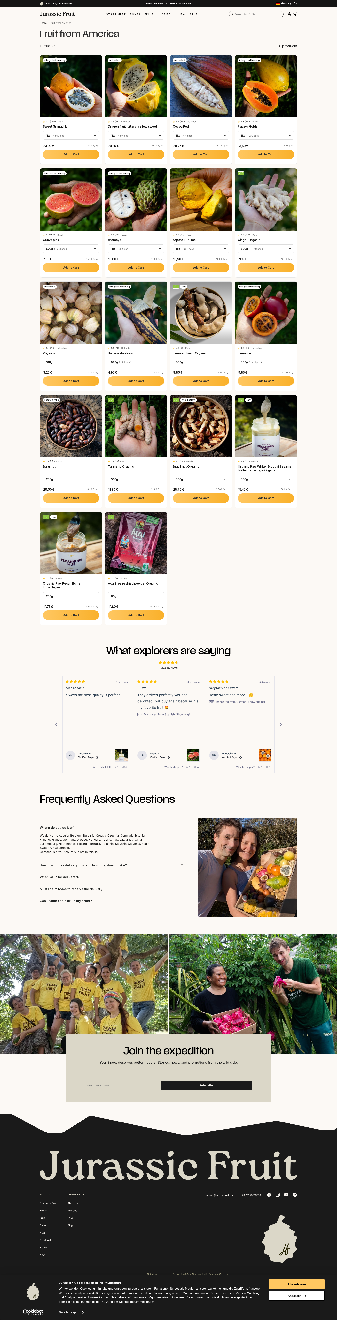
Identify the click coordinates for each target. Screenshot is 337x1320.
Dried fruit (45, 1240)
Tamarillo (244, 353)
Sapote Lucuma (184, 240)
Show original (112, 701)
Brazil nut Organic (186, 466)
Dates (43, 1225)
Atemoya (114, 240)
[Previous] (56, 724)
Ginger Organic (249, 240)
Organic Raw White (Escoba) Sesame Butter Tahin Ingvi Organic (264, 468)
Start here (116, 14)
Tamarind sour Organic (190, 353)
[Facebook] (269, 1194)
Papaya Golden (249, 126)
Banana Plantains (120, 353)
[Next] (281, 724)
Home (43, 22)
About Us (73, 1203)
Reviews (72, 1210)
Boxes (135, 14)
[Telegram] (295, 1194)
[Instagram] (277, 1194)
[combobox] (256, 14)
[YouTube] (286, 1194)
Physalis (49, 353)
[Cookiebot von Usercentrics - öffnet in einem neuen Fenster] (33, 1312)
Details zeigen (68, 1312)
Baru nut (49, 466)
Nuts (42, 1232)
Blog (70, 1225)
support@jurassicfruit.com (219, 1195)
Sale (194, 14)
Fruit (149, 14)
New (182, 14)
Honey (43, 1247)
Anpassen (294, 1295)
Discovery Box (48, 1203)
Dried (166, 14)
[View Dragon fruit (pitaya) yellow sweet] (193, 755)
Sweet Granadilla (55, 126)
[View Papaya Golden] (265, 755)
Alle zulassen (297, 1284)
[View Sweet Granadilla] (121, 755)
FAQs (70, 1217)
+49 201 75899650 (250, 1195)
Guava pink (51, 240)
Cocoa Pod (181, 126)
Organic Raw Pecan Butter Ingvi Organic (62, 585)
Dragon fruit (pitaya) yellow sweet (132, 126)
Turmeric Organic (121, 466)
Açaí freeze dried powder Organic (133, 583)
